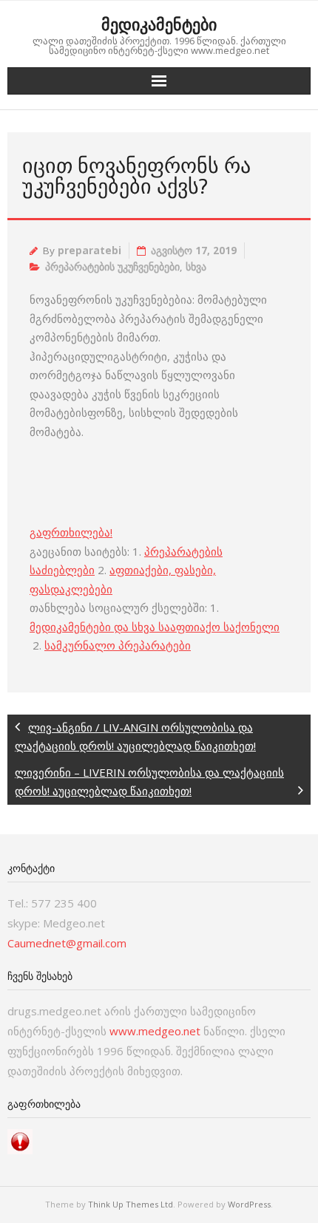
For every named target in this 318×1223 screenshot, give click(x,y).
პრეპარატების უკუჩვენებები (112, 266)
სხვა (196, 266)
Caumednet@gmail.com (66, 943)
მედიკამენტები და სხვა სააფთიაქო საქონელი (155, 626)
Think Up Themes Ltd (130, 1204)
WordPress (249, 1204)
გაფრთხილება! (71, 532)
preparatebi (89, 250)
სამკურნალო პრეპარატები (117, 645)
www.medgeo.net (154, 1030)
